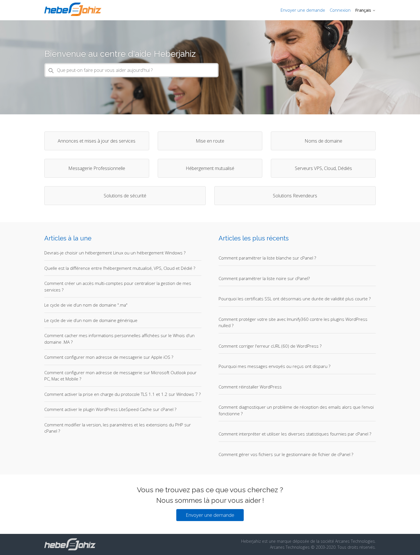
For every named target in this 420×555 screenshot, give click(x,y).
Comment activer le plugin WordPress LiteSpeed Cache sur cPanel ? (110, 409)
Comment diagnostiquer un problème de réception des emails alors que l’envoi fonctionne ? (296, 410)
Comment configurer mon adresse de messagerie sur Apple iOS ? (108, 357)
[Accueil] (72, 14)
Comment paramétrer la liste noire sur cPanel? (264, 278)
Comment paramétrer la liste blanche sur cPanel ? (267, 258)
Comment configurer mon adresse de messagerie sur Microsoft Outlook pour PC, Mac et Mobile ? (120, 376)
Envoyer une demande (303, 10)
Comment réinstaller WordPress (250, 387)
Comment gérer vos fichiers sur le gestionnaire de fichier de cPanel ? (286, 454)
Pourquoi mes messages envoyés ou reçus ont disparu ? (274, 366)
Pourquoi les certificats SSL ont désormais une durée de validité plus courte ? (295, 298)
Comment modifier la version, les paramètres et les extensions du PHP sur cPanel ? (117, 428)
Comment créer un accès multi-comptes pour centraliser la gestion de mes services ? (117, 286)
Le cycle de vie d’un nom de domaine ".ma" (85, 305)
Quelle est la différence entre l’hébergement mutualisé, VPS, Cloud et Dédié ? (119, 268)
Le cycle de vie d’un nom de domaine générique (90, 320)
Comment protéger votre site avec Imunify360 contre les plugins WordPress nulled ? (293, 322)
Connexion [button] (340, 10)
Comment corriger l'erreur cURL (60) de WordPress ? (270, 346)
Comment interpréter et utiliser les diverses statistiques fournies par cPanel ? (295, 434)
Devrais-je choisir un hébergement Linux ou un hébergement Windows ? (114, 253)
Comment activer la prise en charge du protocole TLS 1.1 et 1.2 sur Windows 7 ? (122, 394)
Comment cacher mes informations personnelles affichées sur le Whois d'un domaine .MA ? (119, 339)
